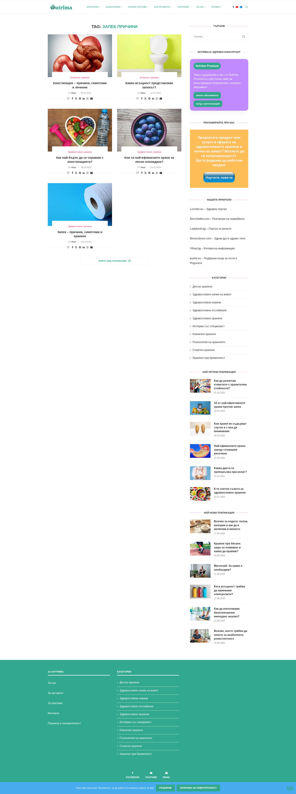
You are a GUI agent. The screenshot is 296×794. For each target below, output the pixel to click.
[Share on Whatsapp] (88, 98)
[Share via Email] (91, 98)
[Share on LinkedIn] (84, 98)
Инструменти (162, 7)
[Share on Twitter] (76, 98)
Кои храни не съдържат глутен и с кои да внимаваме (230, 427)
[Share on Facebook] (72, 98)
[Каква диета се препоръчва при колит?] (200, 473)
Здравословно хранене (207, 318)
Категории (93, 7)
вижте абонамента (207, 95)
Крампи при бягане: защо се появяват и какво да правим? (227, 547)
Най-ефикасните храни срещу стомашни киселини (229, 449)
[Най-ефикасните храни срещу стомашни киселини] (200, 451)
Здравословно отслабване (210, 310)
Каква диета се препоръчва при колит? (230, 470)
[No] (290, 788)
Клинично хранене (204, 334)
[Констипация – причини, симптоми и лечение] (80, 55)
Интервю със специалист (209, 326)
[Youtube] (237, 7)
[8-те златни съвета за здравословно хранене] (200, 494)
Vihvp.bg (195, 248)
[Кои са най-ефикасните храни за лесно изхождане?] (149, 130)
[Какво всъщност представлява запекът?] (149, 55)
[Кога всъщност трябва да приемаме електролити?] (200, 591)
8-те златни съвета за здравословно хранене (230, 490)
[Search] (246, 7)
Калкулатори (113, 7)
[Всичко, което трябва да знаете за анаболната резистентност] (200, 636)
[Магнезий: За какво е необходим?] (200, 571)
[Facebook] (233, 7)
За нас (200, 7)
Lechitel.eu (196, 209)
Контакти (53, 713)
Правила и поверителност (64, 723)
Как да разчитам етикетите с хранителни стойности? (230, 384)
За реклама (55, 703)
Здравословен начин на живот (212, 294)
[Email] (241, 7)
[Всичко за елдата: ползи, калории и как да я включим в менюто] (200, 526)
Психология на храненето (209, 342)
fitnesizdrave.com (200, 238)
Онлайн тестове (137, 7)
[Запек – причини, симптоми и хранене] (80, 204)
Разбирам (165, 788)
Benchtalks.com (199, 218)
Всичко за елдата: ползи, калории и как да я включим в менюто (231, 525)
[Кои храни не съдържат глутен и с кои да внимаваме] (200, 429)
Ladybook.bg (198, 228)
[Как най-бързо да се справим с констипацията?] (80, 130)
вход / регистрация (208, 103)
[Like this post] (68, 98)
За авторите (55, 693)
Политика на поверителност (198, 788)
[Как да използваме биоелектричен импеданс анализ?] (200, 614)
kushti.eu (195, 258)
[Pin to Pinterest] (80, 98)
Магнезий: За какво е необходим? (228, 567)
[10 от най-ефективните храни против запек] (200, 408)
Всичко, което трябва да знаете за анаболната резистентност (230, 634)
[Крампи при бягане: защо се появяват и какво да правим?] (200, 548)
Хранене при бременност (209, 357)
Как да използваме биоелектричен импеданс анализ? (227, 612)
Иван (73, 93)
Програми (183, 7)
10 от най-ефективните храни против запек (229, 405)
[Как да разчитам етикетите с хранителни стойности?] (200, 386)
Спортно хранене (204, 350)
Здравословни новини (207, 302)
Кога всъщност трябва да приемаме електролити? (229, 590)
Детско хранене (202, 286)
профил (215, 7)
